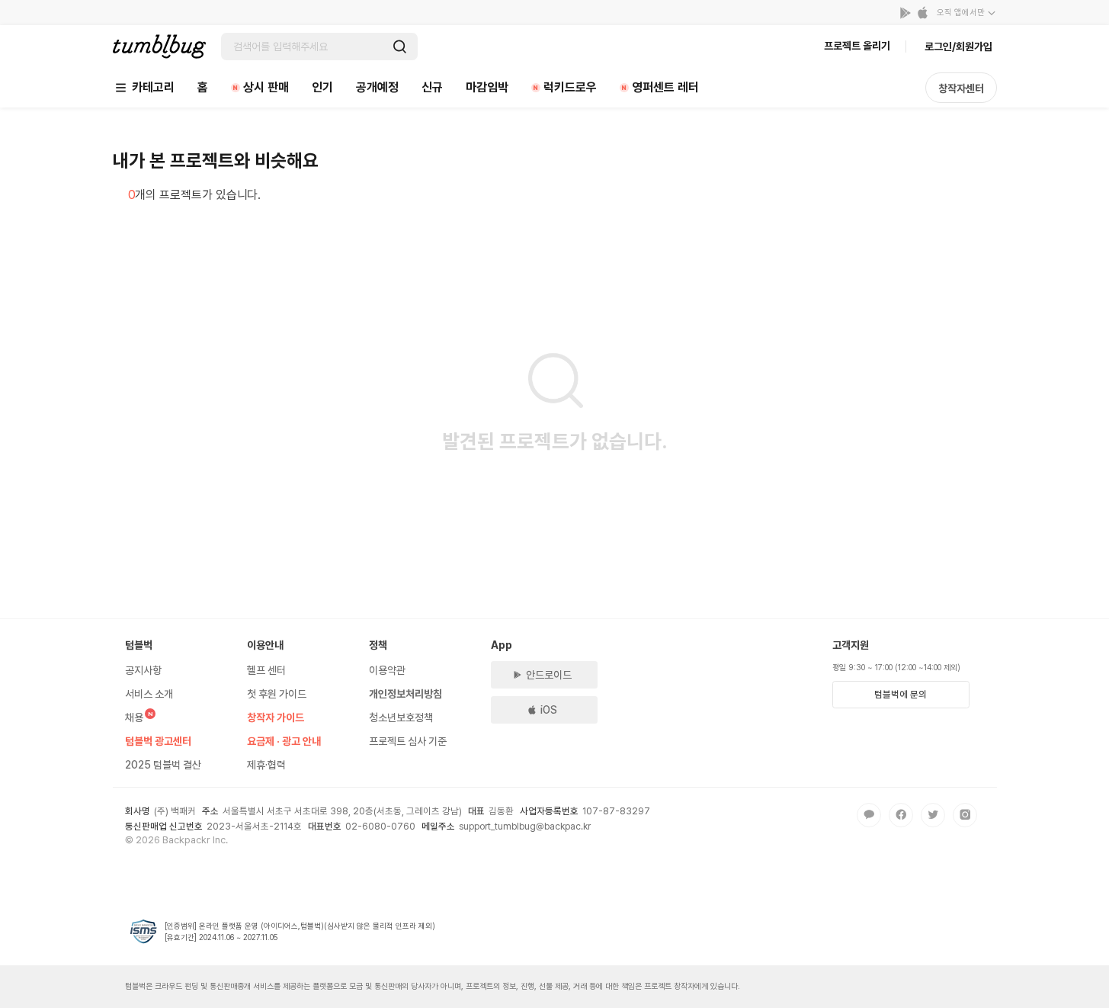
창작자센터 (961, 88)
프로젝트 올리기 (857, 46)
